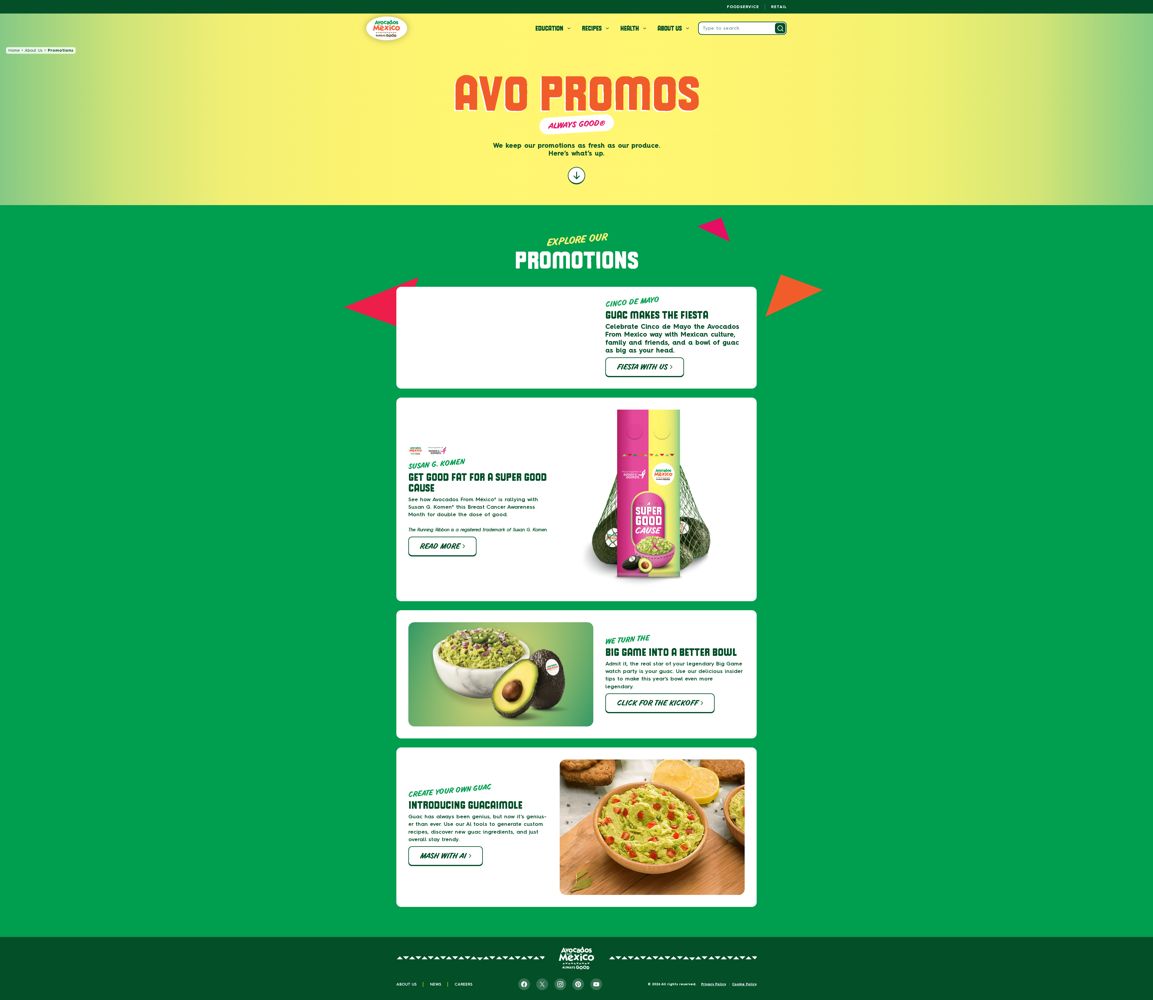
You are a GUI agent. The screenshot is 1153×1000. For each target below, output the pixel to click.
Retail (779, 7)
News (435, 984)
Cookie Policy (744, 984)
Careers (464, 984)
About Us (33, 50)
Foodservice (743, 7)
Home (14, 50)
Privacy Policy (713, 984)
